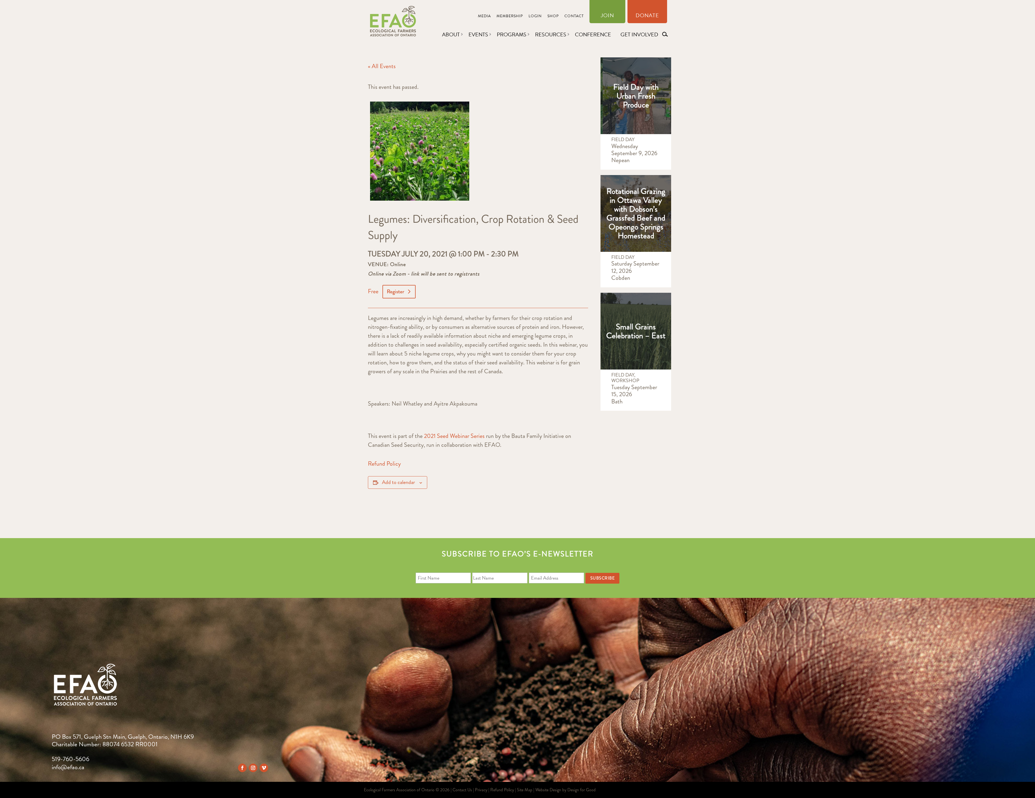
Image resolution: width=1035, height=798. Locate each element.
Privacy (481, 790)
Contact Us (462, 790)
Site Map (524, 790)
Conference (593, 34)
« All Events (382, 66)
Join (607, 16)
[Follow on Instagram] (253, 768)
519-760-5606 (70, 759)
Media (484, 16)
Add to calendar (398, 482)
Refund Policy (384, 463)
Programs (511, 34)
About (451, 34)
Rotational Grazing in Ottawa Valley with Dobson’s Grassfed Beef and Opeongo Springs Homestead (635, 213)
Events (478, 34)
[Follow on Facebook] (242, 768)
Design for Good (581, 790)
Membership (509, 16)
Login (535, 16)
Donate (647, 16)
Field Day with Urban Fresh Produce (636, 95)
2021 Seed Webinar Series (454, 436)
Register (395, 291)
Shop (553, 16)
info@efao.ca (68, 767)
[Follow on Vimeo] (264, 768)
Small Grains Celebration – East (635, 331)
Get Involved (639, 34)
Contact (574, 16)
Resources (550, 34)
